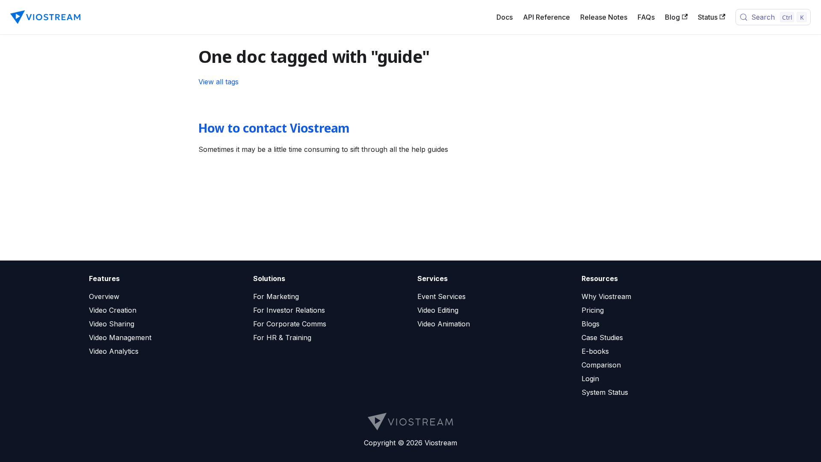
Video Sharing (111, 324)
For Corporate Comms (289, 324)
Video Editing (437, 310)
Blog (672, 17)
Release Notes (603, 17)
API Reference (546, 17)
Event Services (441, 296)
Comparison (601, 365)
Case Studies (602, 337)
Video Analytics (114, 351)
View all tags (218, 81)
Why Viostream (606, 296)
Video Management (120, 337)
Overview (104, 296)
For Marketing (276, 296)
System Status (605, 392)
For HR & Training (282, 337)
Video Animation (443, 324)
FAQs (646, 17)
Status (708, 17)
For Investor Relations (289, 310)
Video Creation (112, 310)
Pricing (593, 310)
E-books (595, 351)
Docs (504, 17)
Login (590, 378)
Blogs (591, 324)
